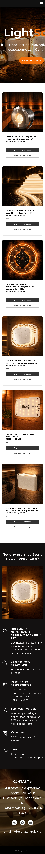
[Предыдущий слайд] (2, 44)
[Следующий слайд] (43, 44)
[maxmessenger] (22, 821)
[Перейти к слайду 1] (21, 79)
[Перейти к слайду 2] (23, 79)
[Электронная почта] (30, 821)
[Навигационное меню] (41, 3)
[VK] (14, 821)
